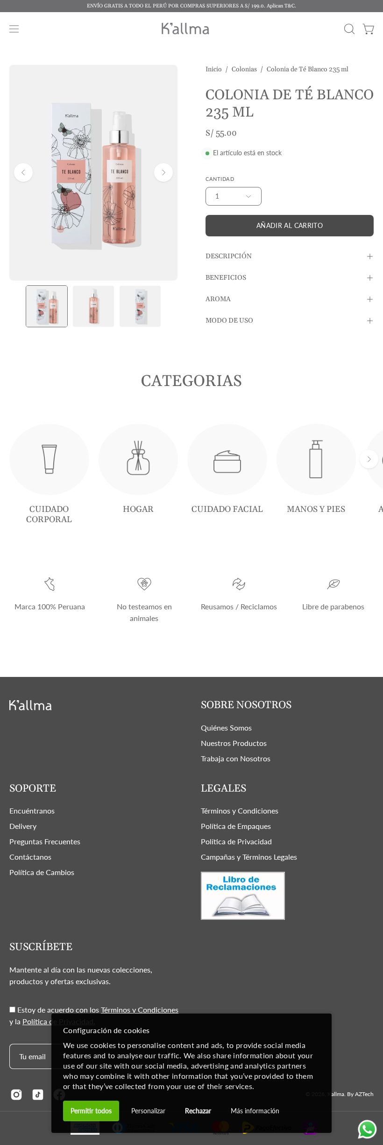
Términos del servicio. (307, 652)
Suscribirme (278, 620)
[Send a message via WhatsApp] (367, 1129)
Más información (255, 1111)
